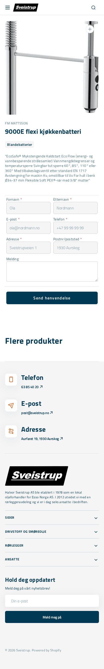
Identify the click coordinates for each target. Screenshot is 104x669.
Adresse (14, 239)
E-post (13, 219)
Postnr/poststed (67, 239)
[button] (7, 7)
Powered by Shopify (46, 650)
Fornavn (14, 199)
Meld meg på (52, 617)
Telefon (60, 219)
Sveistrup (23, 650)
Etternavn (62, 199)
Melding (12, 258)
